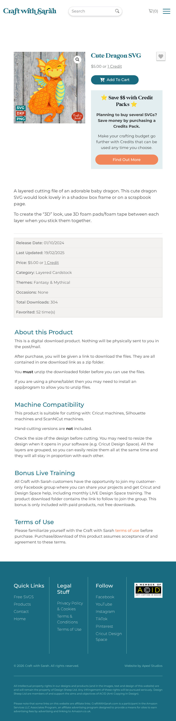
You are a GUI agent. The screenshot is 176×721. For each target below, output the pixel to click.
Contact (21, 611)
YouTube (104, 604)
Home (20, 619)
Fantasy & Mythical (52, 282)
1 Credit (51, 262)
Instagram (105, 611)
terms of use (127, 530)
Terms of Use (69, 629)
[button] (77, 59)
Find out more (127, 159)
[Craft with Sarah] (30, 11)
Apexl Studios (152, 666)
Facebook (105, 597)
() (155, 11)
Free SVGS (24, 597)
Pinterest (104, 626)
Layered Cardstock (54, 272)
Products (22, 604)
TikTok (101, 619)
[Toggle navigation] (166, 11)
